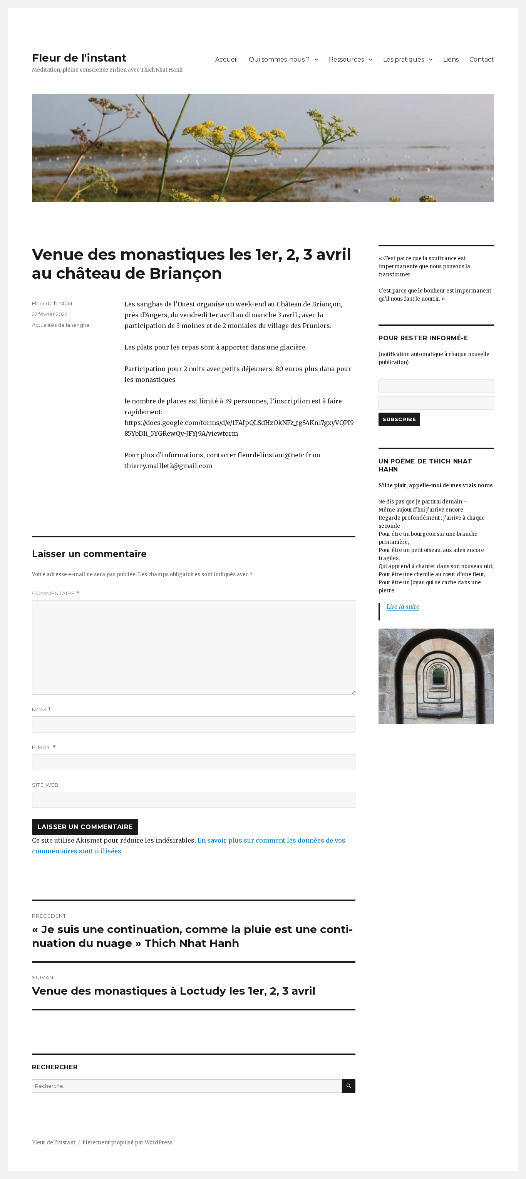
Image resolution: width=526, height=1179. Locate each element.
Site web (45, 785)
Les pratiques (403, 59)
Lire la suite (403, 606)
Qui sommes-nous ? (279, 59)
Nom (41, 709)
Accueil (226, 59)
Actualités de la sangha (60, 325)
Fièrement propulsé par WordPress (127, 1142)
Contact (481, 59)
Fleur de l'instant (79, 57)
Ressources (346, 59)
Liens (451, 59)
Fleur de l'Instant (52, 303)
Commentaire (56, 593)
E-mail (44, 747)
